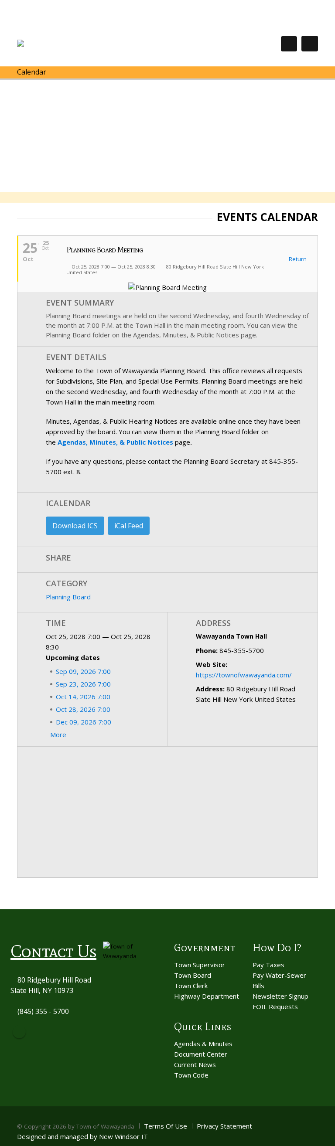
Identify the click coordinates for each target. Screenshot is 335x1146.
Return (297, 259)
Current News (195, 1064)
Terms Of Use (165, 1126)
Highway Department (206, 996)
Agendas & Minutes (203, 1043)
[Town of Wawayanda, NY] (49, 43)
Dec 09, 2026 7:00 (83, 722)
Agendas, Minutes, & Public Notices (115, 442)
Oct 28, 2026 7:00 (83, 709)
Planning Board (68, 596)
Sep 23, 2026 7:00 (83, 684)
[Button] (309, 43)
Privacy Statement (224, 1126)
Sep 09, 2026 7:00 (83, 671)
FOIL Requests (275, 1006)
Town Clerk (191, 985)
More (59, 734)
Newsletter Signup (280, 996)
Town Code (191, 1075)
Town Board (192, 975)
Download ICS (75, 525)
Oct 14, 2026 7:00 (83, 696)
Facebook (19, 1031)
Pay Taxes (268, 964)
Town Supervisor (199, 964)
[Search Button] (289, 43)
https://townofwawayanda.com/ (244, 674)
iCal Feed (128, 525)
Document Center (200, 1054)
